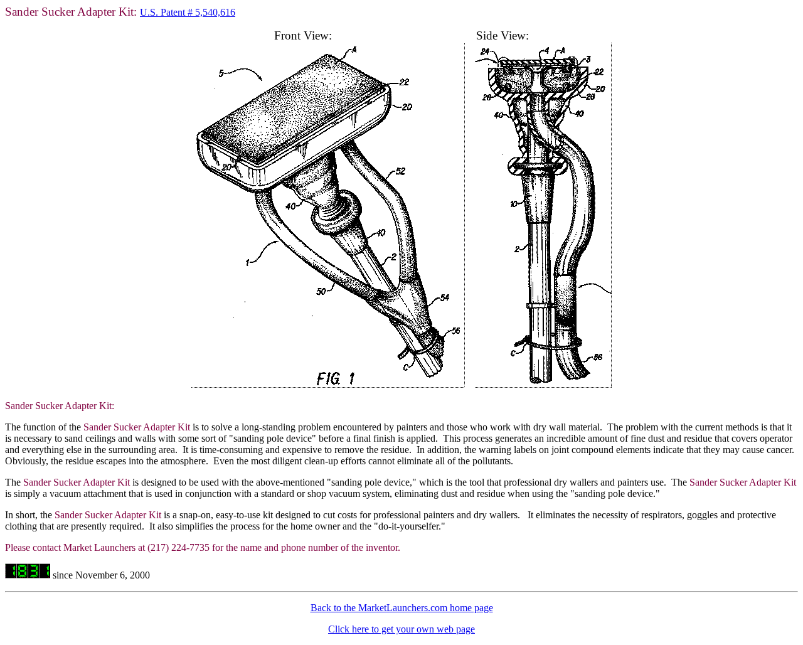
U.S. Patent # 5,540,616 (187, 12)
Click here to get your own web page (401, 629)
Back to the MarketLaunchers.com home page (402, 607)
